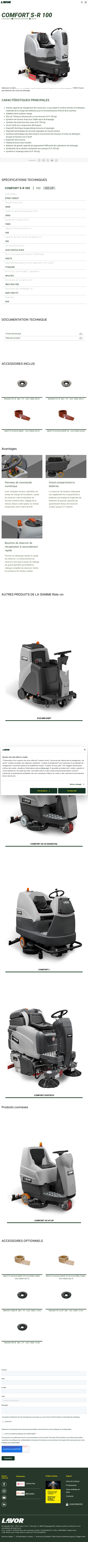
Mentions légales (7, 1536)
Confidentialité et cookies (24, 1536)
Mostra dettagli (75, 784)
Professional (71, 1485)
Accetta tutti (71, 791)
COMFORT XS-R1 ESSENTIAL (44, 844)
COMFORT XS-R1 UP (44, 1220)
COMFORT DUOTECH (44, 1095)
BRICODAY (30, 1494)
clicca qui (45, 768)
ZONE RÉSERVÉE (76, 1504)
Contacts (69, 1496)
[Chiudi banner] (85, 749)
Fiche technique (13, 333)
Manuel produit (13, 338)
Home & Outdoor (73, 1481)
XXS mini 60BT (44, 718)
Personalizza (42, 791)
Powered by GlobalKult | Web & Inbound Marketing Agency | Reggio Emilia (60, 1536)
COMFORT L (44, 969)
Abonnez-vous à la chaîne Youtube (52, 1498)
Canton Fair (30, 1483)
